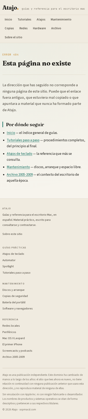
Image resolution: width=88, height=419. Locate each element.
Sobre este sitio (12, 234)
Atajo (10, 8)
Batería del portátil (13, 302)
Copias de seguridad (15, 296)
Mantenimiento (61, 19)
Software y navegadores (17, 308)
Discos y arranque (13, 290)
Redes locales (11, 326)
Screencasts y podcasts (17, 351)
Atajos (41, 19)
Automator (9, 260)
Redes (23, 28)
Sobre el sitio (13, 37)
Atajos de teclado (19, 153)
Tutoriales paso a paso (23, 140)
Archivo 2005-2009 (20, 174)
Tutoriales (24, 19)
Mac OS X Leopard (13, 338)
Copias (9, 28)
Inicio (8, 19)
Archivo (56, 28)
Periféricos (9, 332)
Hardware (39, 28)
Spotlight (8, 266)
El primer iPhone (12, 344)
